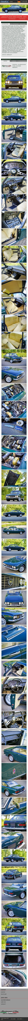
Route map (3, 994)
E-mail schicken (16, 66)
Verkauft (3, 1004)
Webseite (14, 67)
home (11, 1)
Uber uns (3, 1002)
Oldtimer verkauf (5, 999)
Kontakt (3, 992)
